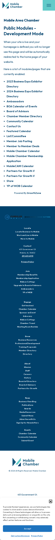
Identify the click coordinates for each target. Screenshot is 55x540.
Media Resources (27, 412)
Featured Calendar (19, 131)
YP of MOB (27, 292)
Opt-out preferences (20, 536)
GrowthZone (34, 192)
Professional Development (27, 343)
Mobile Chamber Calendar (23, 151)
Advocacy (27, 316)
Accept (27, 528)
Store (10, 181)
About (27, 364)
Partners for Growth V (21, 171)
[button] (50, 501)
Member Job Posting (19, 141)
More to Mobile (28, 239)
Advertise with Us (28, 419)
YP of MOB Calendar (20, 186)
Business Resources (27, 340)
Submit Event (27, 440)
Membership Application (27, 278)
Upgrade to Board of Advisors (27, 285)
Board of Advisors (18, 111)
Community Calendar (20, 121)
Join (28, 271)
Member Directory (27, 350)
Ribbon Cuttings (27, 282)
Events (27, 430)
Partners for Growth (27, 388)
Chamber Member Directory (24, 116)
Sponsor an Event (28, 312)
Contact (27, 246)
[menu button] (49, 5)
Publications (27, 405)
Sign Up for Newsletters (27, 423)
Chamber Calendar (27, 309)
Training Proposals (27, 347)
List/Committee (16, 136)
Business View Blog (27, 401)
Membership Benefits (27, 275)
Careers (28, 374)
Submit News (27, 416)
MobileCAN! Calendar (20, 166)
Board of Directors (27, 381)
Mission (27, 367)
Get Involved (27, 305)
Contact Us (14, 126)
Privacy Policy (37, 536)
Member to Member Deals (23, 146)
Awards (27, 408)
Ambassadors (15, 101)
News (27, 398)
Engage (27, 302)
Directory (27, 354)
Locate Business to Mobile (27, 232)
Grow (27, 336)
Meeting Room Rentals (27, 327)
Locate (27, 228)
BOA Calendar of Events (22, 106)
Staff (27, 371)
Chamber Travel (27, 323)
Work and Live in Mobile (27, 235)
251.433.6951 (27, 256)
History (27, 378)
